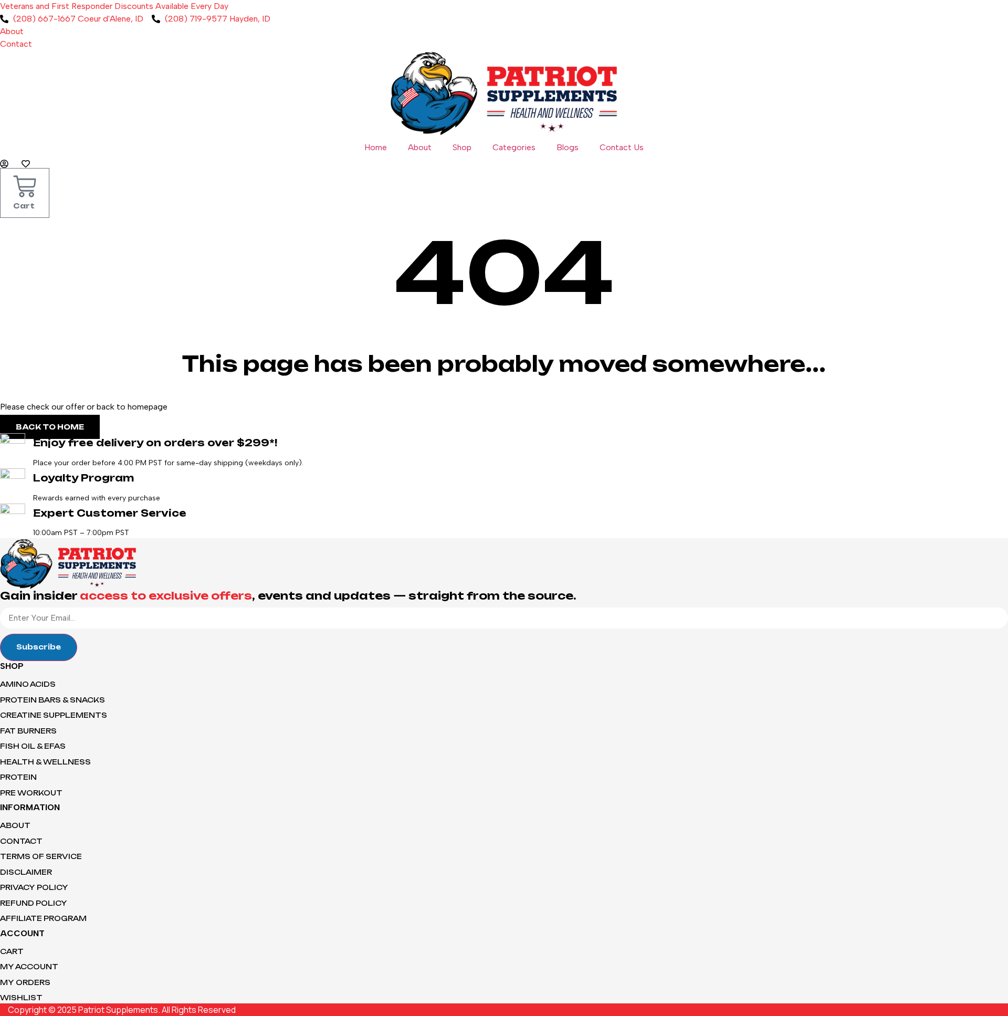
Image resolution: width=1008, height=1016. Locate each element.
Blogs (567, 147)
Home (375, 147)
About (420, 147)
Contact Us (622, 147)
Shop (462, 147)
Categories (514, 147)
